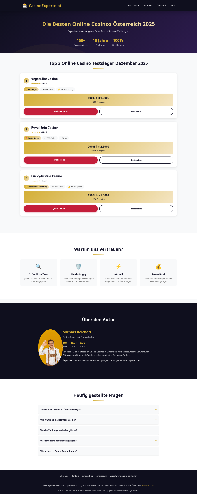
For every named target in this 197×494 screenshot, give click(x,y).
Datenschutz (87, 476)
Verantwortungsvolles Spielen (123, 476)
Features (148, 5)
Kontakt (75, 476)
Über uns (161, 5)
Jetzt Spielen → (60, 111)
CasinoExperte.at (42, 5)
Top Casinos (133, 5)
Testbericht (136, 111)
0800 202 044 (148, 485)
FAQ (172, 5)
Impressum (101, 476)
